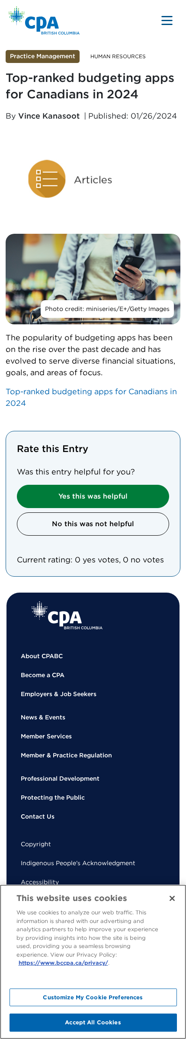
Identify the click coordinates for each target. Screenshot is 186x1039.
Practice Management (42, 56)
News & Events (43, 717)
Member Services (46, 736)
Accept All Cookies (93, 1022)
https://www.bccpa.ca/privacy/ (63, 963)
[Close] (172, 898)
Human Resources (118, 56)
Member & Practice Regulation (66, 755)
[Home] (67, 615)
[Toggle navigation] (167, 20)
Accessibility (40, 882)
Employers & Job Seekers (58, 694)
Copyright (36, 844)
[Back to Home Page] (44, 20)
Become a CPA (42, 675)
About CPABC (42, 656)
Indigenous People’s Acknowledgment (78, 863)
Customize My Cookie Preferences (93, 997)
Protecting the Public (53, 797)
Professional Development (60, 778)
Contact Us (38, 816)
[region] (93, 962)
